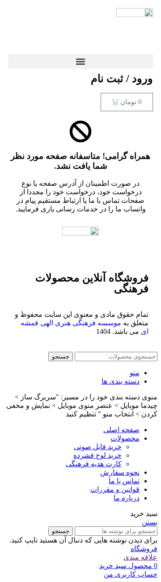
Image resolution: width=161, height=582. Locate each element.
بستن (149, 522)
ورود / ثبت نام (122, 78)
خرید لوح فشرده (97, 455)
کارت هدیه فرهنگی (94, 464)
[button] (80, 61)
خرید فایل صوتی (98, 447)
